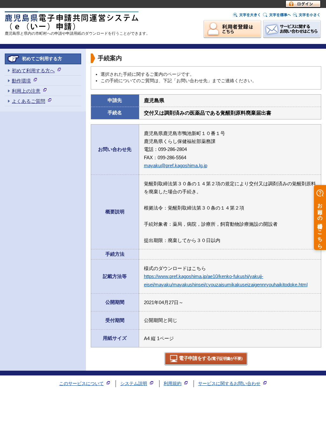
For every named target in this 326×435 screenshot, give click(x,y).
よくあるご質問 (28, 101)
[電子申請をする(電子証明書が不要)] (206, 364)
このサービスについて (81, 383)
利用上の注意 (26, 91)
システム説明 (133, 383)
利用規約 (172, 383)
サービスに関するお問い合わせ (229, 383)
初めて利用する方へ (33, 70)
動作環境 (21, 80)
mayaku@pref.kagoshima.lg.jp (175, 165)
